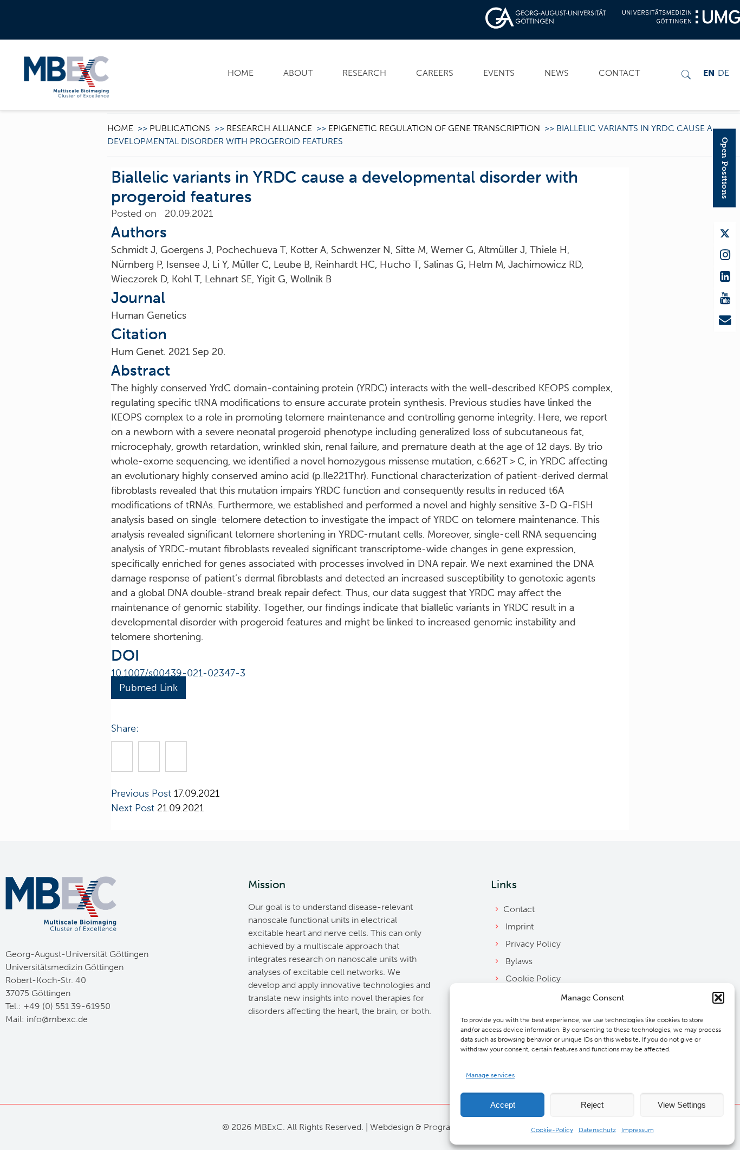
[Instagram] (725, 255)
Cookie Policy (533, 978)
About (298, 73)
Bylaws (519, 961)
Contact (619, 73)
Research (364, 73)
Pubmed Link (148, 688)
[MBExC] (66, 75)
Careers (434, 73)
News (556, 73)
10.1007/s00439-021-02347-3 (178, 673)
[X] (725, 233)
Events (499, 73)
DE (723, 73)
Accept (502, 1104)
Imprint (519, 926)
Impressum (637, 1130)
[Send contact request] (725, 320)
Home (241, 73)
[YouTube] (725, 298)
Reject (592, 1104)
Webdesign (391, 1127)
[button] (718, 997)
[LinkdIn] (725, 277)
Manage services (490, 1075)
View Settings (682, 1104)
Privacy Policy (533, 944)
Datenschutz (597, 1130)
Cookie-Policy (552, 1130)
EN (709, 73)
